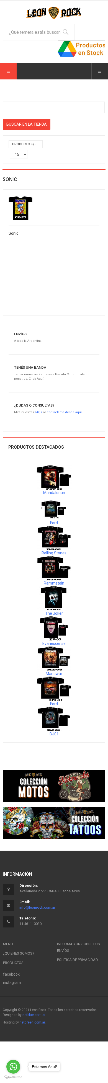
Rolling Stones (54, 553)
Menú (8, 944)
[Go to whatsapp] (13, 1067)
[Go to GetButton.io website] (13, 1077)
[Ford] (54, 507)
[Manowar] (54, 658)
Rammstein (54, 583)
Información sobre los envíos (78, 947)
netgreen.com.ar (32, 1022)
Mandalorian (54, 492)
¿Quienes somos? (18, 953)
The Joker (54, 613)
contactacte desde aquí (64, 412)
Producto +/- (24, 144)
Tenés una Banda (30, 367)
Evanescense (54, 643)
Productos (13, 963)
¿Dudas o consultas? (34, 405)
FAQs (38, 412)
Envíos (20, 334)
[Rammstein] (54, 567)
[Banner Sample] (54, 786)
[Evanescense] (54, 628)
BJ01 (54, 734)
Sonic (13, 233)
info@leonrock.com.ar (37, 907)
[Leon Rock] (54, 13)
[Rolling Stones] (54, 537)
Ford (54, 523)
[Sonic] (21, 207)
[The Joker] (54, 598)
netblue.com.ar (33, 1015)
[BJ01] (54, 718)
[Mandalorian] (54, 477)
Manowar (54, 673)
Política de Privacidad (77, 960)
